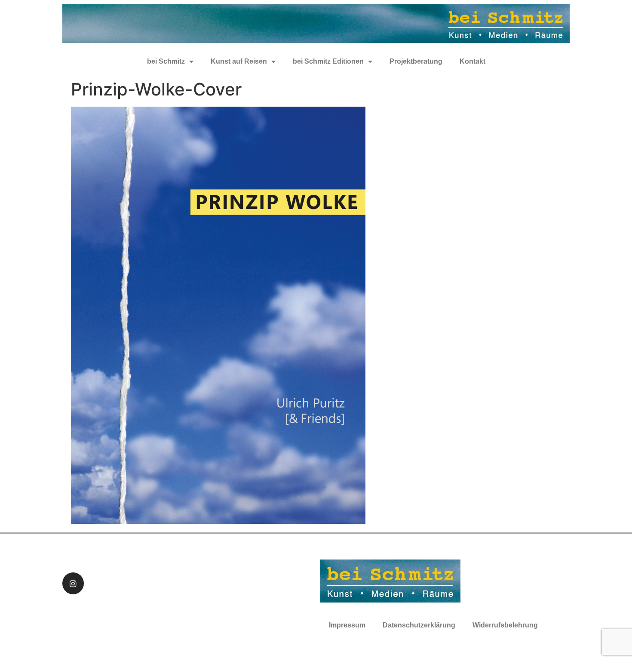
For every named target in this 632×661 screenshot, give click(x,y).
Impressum (347, 625)
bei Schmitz (166, 61)
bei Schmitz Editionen (328, 61)
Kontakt (472, 61)
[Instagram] (73, 583)
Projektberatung (416, 61)
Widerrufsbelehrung (505, 625)
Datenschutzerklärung (419, 625)
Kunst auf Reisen (239, 61)
